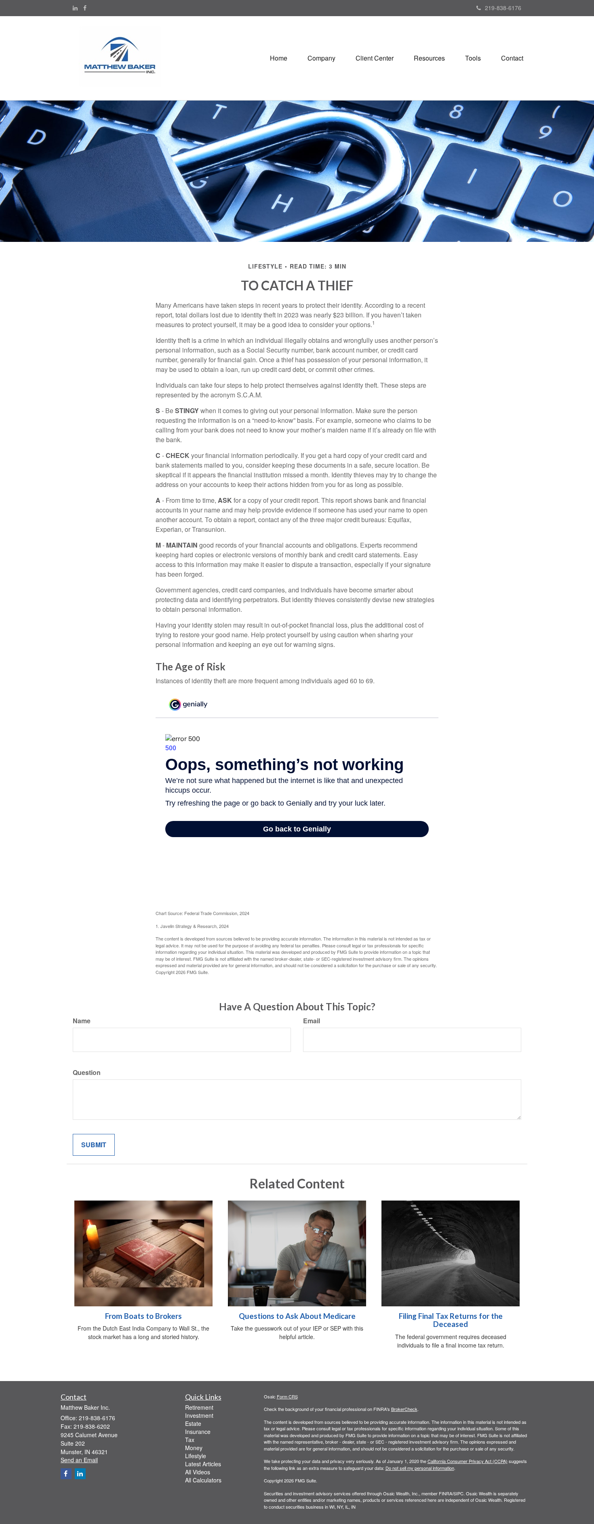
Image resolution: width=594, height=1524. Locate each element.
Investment (199, 1415)
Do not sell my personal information (419, 1468)
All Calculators (203, 1480)
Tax (189, 1440)
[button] (321, 58)
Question (87, 1072)
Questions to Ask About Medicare (297, 1316)
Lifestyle (195, 1456)
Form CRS (287, 1396)
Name (82, 1020)
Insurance (198, 1431)
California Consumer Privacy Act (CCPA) (468, 1461)
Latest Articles (203, 1464)
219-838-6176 (503, 8)
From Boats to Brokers (143, 1316)
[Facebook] (84, 8)
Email (311, 1020)
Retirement (199, 1407)
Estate (193, 1423)
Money (193, 1448)
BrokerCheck (404, 1409)
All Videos (197, 1472)
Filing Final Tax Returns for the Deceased (451, 1320)
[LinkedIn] (75, 8)
